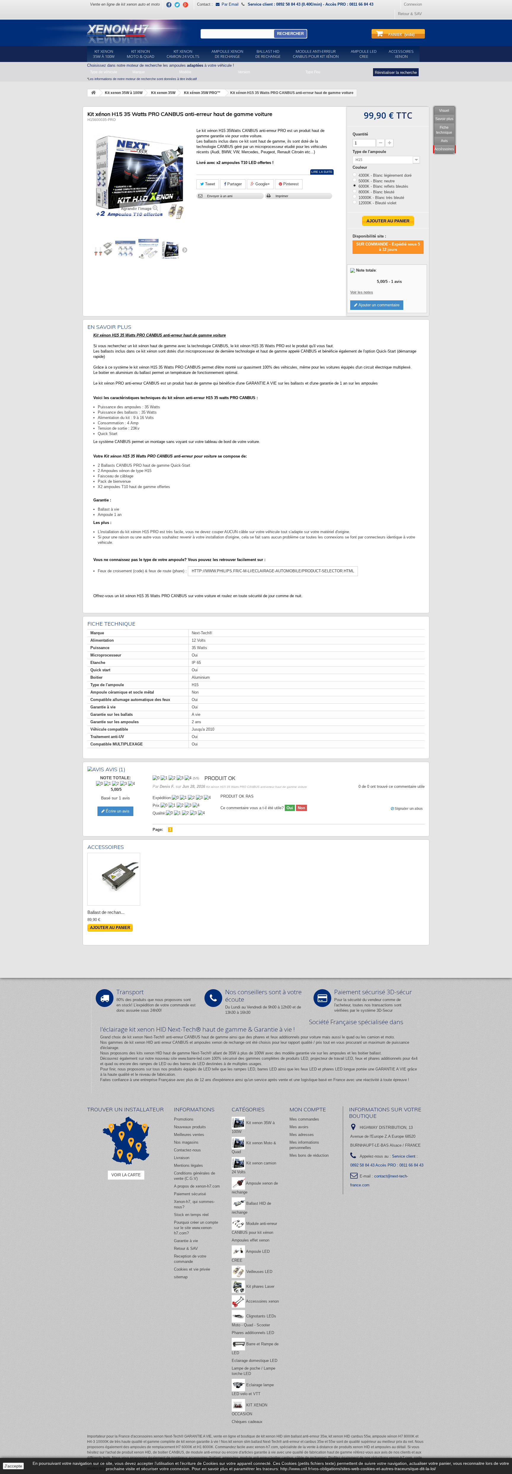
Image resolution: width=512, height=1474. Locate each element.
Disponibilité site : (369, 236)
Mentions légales (188, 1165)
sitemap (181, 1277)
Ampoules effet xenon (250, 1240)
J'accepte (13, 1466)
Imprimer (282, 196)
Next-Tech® (201, 1053)
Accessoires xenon (262, 1301)
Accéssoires (444, 149)
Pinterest (290, 184)
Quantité (360, 134)
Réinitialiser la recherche (396, 72)
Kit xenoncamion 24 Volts (183, 54)
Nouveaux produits (190, 1127)
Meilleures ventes (189, 1134)
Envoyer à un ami (219, 196)
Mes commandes (304, 1119)
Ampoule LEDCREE (364, 54)
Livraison (181, 1158)
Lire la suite (321, 171)
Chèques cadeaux (247, 1421)
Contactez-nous (187, 1150)
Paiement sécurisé (190, 1194)
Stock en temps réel (191, 1214)
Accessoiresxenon (401, 54)
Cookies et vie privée (192, 1269)
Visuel (444, 111)
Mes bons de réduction (309, 1155)
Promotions (183, 1119)
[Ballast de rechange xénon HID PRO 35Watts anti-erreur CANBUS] (113, 879)
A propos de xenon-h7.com (197, 1186)
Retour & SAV (410, 14)
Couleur (360, 167)
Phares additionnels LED (253, 1332)
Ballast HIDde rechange (268, 54)
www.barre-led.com (194, 1058)
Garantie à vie (186, 1241)
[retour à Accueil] (93, 93)
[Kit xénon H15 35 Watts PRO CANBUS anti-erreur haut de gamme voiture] (102, 249)
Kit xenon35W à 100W (104, 54)
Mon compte (307, 1109)
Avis (444, 141)
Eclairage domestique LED (254, 1360)
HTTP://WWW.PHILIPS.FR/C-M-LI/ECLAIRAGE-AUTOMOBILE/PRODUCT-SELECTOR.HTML (273, 571)
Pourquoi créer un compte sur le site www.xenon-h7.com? (196, 1227)
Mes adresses (301, 1134)
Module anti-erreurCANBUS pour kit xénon (316, 54)
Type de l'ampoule (370, 151)
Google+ (262, 184)
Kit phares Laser (259, 1286)
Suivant (185, 250)
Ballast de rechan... (105, 912)
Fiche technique (444, 130)
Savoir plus (444, 119)
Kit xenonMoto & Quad (140, 54)
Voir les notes (361, 292)
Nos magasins (186, 1142)
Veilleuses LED (258, 1271)
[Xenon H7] (113, 33)
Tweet (209, 184)
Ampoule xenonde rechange (227, 54)
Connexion (413, 4)
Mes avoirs (298, 1127)
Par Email (230, 4)
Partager (234, 184)
